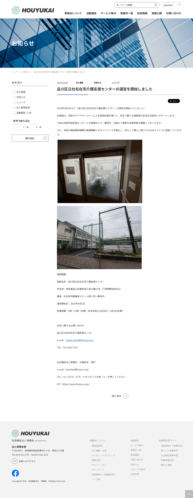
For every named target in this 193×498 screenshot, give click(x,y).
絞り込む (30, 138)
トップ (15, 71)
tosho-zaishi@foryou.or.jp (79, 340)
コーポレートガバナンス (103, 455)
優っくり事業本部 (169, 450)
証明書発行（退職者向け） (104, 474)
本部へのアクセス (27, 461)
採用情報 (142, 13)
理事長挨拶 (97, 445)
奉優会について (73, 13)
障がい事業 (166, 464)
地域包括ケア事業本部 (171, 445)
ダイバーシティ (99, 464)
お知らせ (26, 71)
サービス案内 (108, 13)
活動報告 (91, 13)
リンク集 (96, 479)
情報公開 (157, 13)
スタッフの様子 (137, 469)
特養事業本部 (167, 460)
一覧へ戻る (115, 396)
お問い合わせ (173, 13)
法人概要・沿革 (99, 450)
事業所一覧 (126, 13)
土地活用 (134, 474)
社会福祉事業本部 (169, 455)
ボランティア (98, 469)
